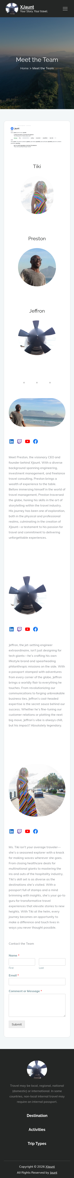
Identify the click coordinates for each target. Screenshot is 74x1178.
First (11, 967)
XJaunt (27, 6)
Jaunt (53, 1172)
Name (14, 955)
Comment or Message (25, 991)
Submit (17, 1024)
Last (41, 967)
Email (14, 975)
